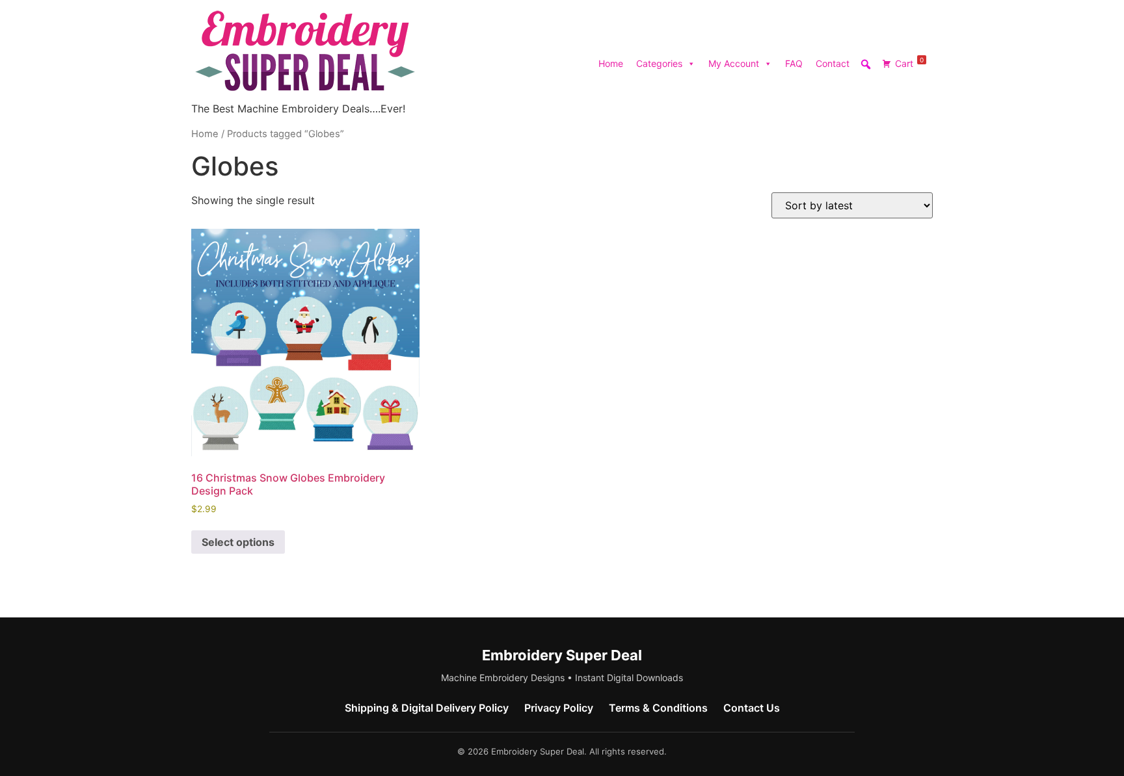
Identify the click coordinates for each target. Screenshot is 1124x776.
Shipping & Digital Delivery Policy (427, 707)
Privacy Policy (558, 707)
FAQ (794, 63)
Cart (909, 62)
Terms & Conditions (658, 707)
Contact (833, 63)
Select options (238, 542)
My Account (733, 63)
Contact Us (751, 707)
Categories (659, 63)
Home (610, 63)
